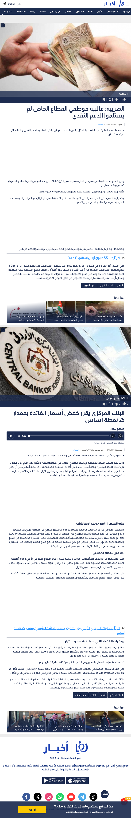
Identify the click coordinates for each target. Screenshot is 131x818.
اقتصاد (43, 11)
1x (18, 435)
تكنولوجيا (8, 11)
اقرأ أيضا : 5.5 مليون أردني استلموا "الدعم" (94, 258)
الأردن (99, 11)
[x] (38, 797)
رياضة (32, 11)
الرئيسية (126, 11)
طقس (68, 11)
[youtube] (71, 797)
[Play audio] (11, 436)
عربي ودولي (55, 11)
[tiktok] (93, 797)
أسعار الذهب (112, 11)
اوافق (32, 809)
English (11, 4)
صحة (90, 11)
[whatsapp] (60, 797)
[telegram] (82, 797)
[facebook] (26, 797)
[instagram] (49, 797)
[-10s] (113, 436)
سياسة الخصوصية (74, 812)
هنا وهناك (21, 11)
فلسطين (79, 11)
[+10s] (120, 436)
